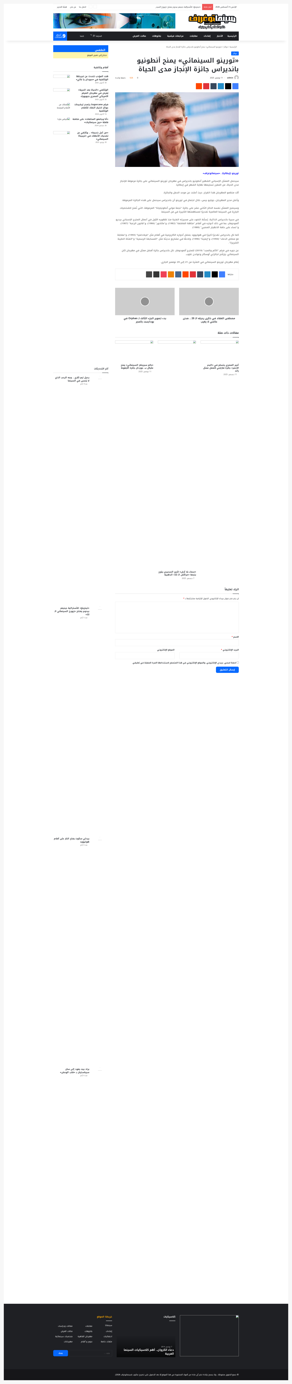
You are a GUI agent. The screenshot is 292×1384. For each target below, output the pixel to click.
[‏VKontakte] (178, 274)
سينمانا (108, 1325)
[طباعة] (149, 274)
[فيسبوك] (235, 86)
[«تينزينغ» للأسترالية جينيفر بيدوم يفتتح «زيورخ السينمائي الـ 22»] (100, 720)
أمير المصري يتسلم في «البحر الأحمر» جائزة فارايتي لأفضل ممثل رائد (221, 368)
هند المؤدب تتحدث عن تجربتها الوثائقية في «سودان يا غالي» (92, 78)
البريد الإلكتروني (230, 650)
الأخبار (220, 36)
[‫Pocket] (164, 274)
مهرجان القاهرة (85, 1336)
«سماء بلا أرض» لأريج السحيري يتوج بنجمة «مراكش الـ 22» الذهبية (177, 573)
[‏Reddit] (199, 86)
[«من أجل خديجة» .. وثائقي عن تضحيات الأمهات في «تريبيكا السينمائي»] (61, 245)
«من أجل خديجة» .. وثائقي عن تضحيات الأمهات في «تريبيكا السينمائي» (92, 136)
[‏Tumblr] (213, 86)
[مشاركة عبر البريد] (156, 274)
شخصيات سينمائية (64, 1336)
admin (230, 77)
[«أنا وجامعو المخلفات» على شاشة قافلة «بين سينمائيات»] (61, 123)
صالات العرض (139, 36)
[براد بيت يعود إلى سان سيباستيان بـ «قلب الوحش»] (100, 1182)
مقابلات (194, 36)
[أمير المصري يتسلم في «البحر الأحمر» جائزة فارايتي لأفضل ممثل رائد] (220, 351)
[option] (145, 1340)
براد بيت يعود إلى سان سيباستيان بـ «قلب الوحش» (74, 1070)
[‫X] (228, 86)
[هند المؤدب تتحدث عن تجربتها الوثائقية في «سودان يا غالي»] (61, 80)
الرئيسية (232, 36)
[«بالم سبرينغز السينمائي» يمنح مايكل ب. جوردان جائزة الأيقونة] (134, 351)
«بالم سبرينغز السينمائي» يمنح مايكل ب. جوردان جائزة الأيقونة (137, 366)
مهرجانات (68, 1341)
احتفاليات (108, 1336)
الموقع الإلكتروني (165, 650)
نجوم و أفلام (86, 1341)
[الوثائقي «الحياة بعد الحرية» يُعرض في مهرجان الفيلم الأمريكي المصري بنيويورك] (61, 94)
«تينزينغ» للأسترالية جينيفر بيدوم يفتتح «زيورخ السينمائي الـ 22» (71, 611)
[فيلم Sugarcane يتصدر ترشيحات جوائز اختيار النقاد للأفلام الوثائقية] (61, 108)
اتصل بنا (82, 7)
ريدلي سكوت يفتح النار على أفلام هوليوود (71, 840)
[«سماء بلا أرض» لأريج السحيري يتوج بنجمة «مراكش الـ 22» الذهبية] (177, 454)
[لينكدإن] (221, 86)
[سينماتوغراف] (212, 21)
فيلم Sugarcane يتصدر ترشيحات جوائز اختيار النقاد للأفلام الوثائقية (91, 107)
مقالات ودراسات (65, 1326)
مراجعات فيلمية (175, 36)
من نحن (73, 7)
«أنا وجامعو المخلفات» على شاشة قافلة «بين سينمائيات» (90, 120)
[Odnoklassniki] (171, 274)
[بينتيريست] (206, 86)
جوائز (226, 47)
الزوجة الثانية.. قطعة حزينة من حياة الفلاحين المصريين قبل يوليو (150, 1351)
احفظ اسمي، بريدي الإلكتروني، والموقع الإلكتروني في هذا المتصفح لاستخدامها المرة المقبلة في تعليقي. (184, 663)
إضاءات (207, 36)
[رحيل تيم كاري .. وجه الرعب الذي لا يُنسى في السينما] (100, 490)
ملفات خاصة (106, 1341)
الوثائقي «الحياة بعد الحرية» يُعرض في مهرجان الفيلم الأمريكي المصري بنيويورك (93, 93)
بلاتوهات (156, 36)
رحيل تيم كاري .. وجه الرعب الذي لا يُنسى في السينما (72, 379)
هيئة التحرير (62, 7)
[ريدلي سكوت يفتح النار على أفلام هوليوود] (100, 951)
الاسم (235, 637)
